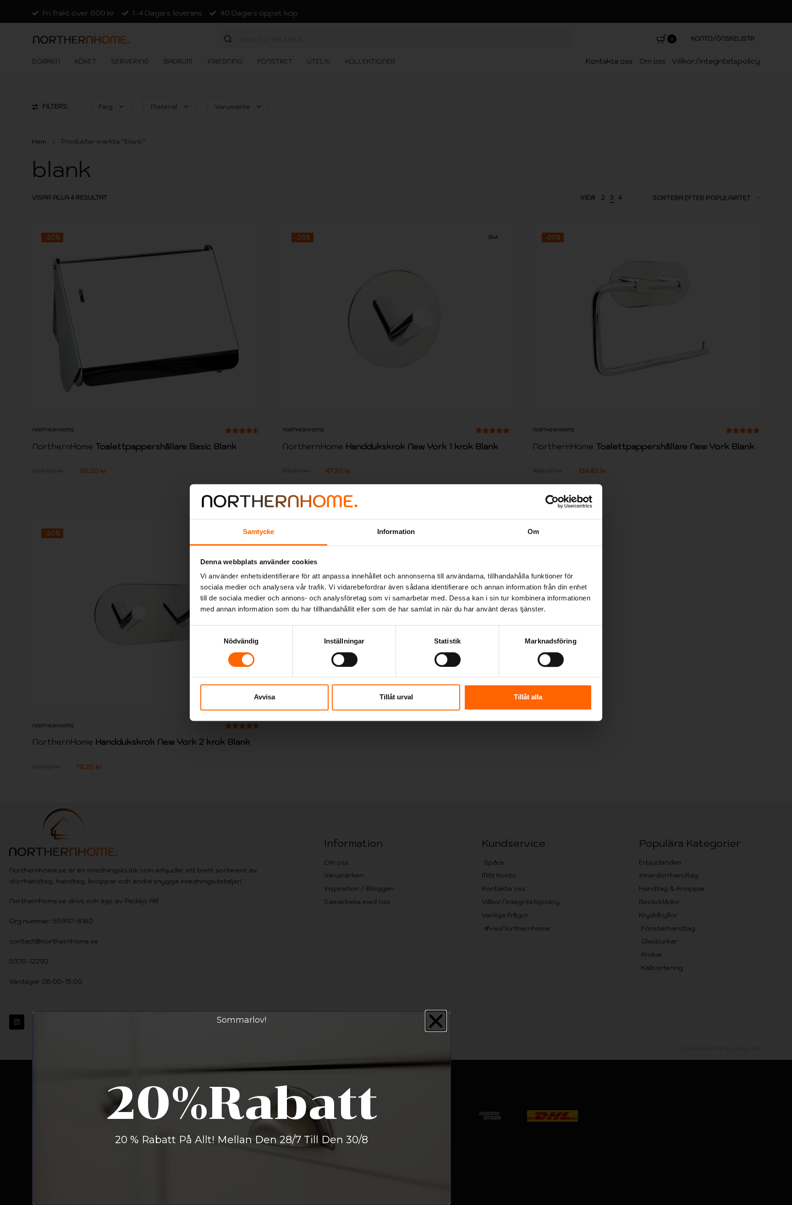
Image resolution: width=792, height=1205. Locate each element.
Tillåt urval (396, 697)
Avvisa (264, 697)
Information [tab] (396, 532)
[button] (436, 1021)
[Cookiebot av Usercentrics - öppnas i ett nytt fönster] (552, 501)
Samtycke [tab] (259, 532)
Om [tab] (533, 532)
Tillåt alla (528, 697)
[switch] (344, 659)
